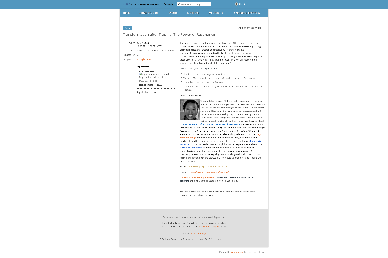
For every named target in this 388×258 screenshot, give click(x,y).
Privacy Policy (198, 233)
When (132, 42)
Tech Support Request (209, 226)
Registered (129, 59)
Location (131, 50)
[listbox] (251, 28)
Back (127, 28)
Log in (242, 3)
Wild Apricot (237, 252)
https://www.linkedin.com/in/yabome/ (209, 171)
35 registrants (144, 59)
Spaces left (129, 54)
